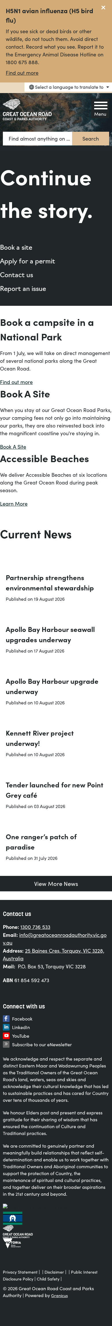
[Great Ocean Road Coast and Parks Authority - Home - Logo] (27, 109)
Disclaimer (54, 1272)
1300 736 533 (35, 926)
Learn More (14, 503)
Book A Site (13, 446)
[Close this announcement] (105, 6)
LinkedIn (21, 1027)
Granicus (59, 1295)
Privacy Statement (20, 1272)
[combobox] (68, 87)
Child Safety (48, 1279)
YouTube (20, 1036)
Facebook (22, 1019)
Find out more (22, 72)
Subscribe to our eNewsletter (42, 1044)
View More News (56, 883)
